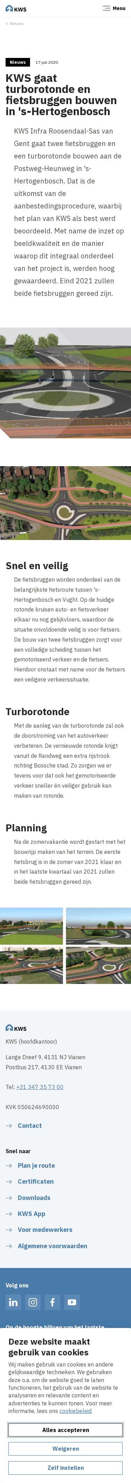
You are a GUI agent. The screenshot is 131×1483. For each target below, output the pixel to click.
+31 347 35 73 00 (40, 1086)
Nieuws (17, 23)
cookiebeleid (75, 1410)
